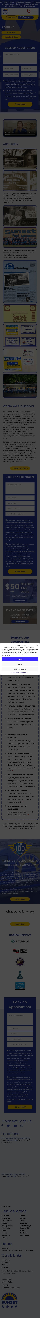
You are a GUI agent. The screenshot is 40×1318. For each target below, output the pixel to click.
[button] (37, 645)
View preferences (20, 669)
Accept (20, 659)
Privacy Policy (24, 672)
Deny (20, 664)
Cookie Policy (15, 672)
